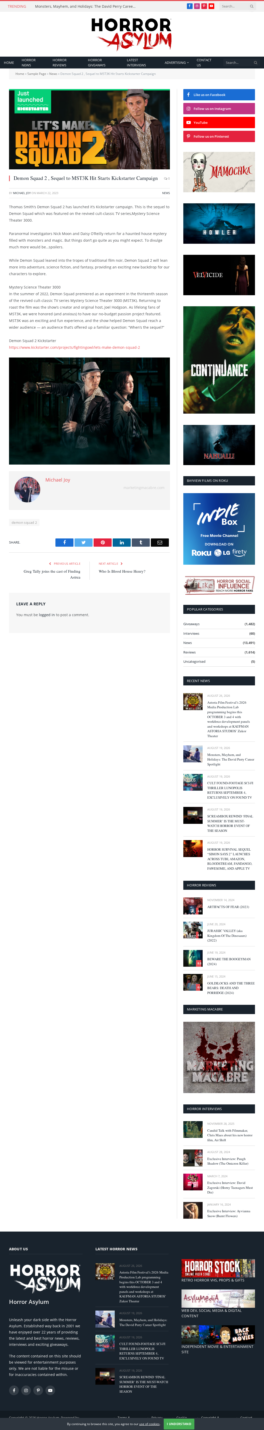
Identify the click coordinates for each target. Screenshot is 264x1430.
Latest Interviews (136, 62)
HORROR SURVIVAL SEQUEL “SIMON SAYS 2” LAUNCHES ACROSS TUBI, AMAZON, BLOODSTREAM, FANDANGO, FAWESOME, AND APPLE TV (229, 859)
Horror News (29, 62)
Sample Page (36, 74)
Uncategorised (194, 661)
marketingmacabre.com (143, 487)
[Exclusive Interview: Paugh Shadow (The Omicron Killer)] (193, 1157)
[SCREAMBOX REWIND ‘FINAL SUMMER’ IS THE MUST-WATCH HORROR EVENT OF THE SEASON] (193, 815)
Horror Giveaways (96, 62)
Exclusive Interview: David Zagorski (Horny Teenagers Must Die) (230, 1187)
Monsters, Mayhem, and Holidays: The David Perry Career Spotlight (86, 6)
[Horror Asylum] (132, 34)
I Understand (179, 1424)
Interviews (191, 633)
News (53, 74)
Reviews (189, 652)
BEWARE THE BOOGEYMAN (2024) (229, 961)
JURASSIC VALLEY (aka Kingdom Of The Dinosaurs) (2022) (226, 935)
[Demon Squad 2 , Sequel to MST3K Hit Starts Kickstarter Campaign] (89, 129)
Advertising (175, 62)
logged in (47, 614)
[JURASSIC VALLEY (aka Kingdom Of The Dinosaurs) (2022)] (193, 930)
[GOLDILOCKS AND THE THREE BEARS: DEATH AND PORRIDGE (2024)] (193, 982)
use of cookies (149, 1424)
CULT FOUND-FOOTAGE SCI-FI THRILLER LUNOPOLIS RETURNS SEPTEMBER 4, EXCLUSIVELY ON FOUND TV (230, 790)
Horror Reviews (60, 62)
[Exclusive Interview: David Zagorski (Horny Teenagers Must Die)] (193, 1182)
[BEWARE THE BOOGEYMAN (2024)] (193, 958)
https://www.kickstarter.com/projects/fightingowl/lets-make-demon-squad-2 (74, 347)
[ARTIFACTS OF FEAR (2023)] (193, 905)
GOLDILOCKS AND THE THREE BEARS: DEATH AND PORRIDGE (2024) (231, 988)
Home (9, 62)
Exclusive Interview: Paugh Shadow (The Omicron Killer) (227, 1161)
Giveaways (191, 624)
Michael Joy (22, 193)
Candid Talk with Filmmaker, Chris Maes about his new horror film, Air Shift (229, 1135)
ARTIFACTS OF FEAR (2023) (228, 906)
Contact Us (204, 62)
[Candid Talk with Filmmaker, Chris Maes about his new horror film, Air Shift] (193, 1129)
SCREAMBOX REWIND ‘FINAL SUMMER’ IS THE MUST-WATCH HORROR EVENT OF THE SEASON (230, 823)
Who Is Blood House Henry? (122, 571)
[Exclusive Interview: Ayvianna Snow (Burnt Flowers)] (193, 1210)
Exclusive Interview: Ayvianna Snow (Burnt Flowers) (228, 1213)
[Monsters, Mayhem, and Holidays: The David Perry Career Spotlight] (193, 753)
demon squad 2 (24, 522)
